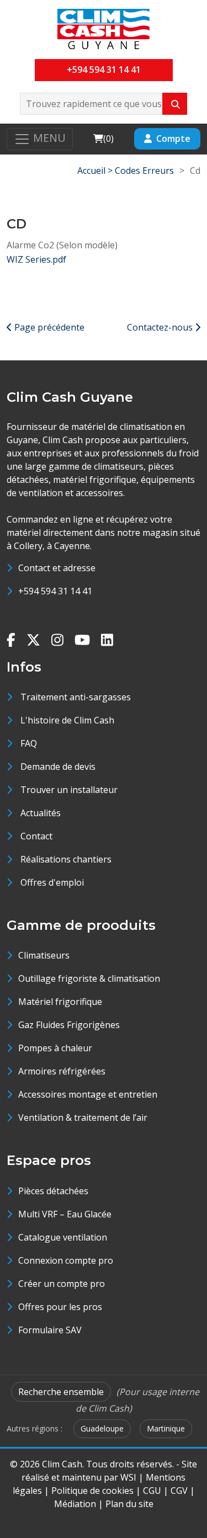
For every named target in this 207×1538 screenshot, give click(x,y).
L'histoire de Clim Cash (67, 720)
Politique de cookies (92, 1490)
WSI (128, 1477)
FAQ (28, 743)
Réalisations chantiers (66, 859)
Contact (36, 836)
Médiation (75, 1504)
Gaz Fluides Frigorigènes (69, 1025)
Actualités (40, 813)
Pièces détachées (53, 1191)
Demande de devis (57, 766)
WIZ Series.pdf (36, 259)
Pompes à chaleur (55, 1048)
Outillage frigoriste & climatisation (89, 978)
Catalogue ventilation (62, 1237)
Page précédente (48, 327)
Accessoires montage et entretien (87, 1094)
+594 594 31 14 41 (104, 69)
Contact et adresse (56, 568)
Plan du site (129, 1504)
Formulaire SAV (50, 1330)
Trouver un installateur (69, 790)
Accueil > (96, 170)
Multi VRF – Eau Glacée (65, 1214)
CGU (152, 1490)
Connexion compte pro (65, 1260)
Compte (173, 138)
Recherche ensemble (61, 1392)
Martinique (166, 1428)
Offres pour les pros (60, 1307)
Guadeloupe (102, 1428)
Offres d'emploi (52, 882)
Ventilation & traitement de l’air (82, 1117)
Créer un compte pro (61, 1284)
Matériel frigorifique (60, 1002)
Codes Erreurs (144, 170)
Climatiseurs (44, 955)
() (103, 138)
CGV (179, 1490)
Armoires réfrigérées (61, 1071)
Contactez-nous (161, 327)
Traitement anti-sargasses (75, 697)
